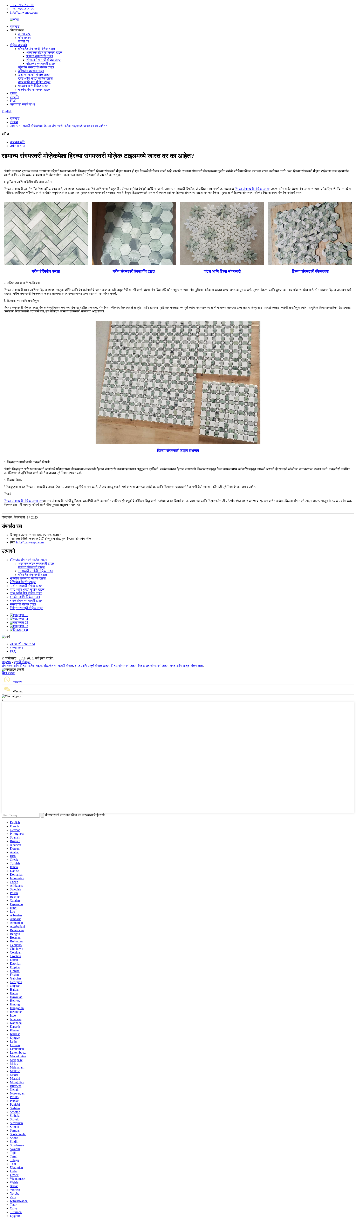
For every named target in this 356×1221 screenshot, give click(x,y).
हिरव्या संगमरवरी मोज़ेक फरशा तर (23, 501)
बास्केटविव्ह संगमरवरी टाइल (34, 89)
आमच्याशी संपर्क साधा (22, 104)
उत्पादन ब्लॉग (17, 142)
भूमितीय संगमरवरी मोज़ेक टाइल (36, 67)
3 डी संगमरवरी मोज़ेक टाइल (34, 74)
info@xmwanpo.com (23, 12)
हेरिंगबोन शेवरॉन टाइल (31, 71)
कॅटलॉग (14, 97)
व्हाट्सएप (18, 681)
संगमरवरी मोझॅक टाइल (23, 604)
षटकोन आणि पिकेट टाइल (33, 86)
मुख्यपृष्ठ (15, 26)
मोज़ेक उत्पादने (18, 45)
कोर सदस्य (24, 37)
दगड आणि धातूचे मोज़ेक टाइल (35, 78)
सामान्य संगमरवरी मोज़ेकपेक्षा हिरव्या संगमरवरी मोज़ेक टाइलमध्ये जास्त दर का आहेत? (58, 126)
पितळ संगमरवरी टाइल (124, 665)
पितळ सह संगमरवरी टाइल (153, 665)
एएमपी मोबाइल (22, 662)
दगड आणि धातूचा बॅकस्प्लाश (186, 665)
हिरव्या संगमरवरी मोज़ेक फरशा (252, 189)
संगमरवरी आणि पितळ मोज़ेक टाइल (22, 665)
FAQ (13, 100)
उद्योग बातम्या (17, 146)
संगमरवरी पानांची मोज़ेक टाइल (43, 60)
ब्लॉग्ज (13, 93)
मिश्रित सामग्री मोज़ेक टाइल (26, 608)
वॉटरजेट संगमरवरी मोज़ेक (58, 665)
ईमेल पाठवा (8, 673)
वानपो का (23, 41)
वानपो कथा (24, 34)
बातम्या (14, 122)
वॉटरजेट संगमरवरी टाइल (40, 63)
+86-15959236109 (22, 5)
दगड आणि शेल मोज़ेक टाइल (34, 82)
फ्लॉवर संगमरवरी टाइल (39, 56)
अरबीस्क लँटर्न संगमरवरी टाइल (44, 52)
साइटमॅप (6, 662)
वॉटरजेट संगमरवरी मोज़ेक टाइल (36, 48)
